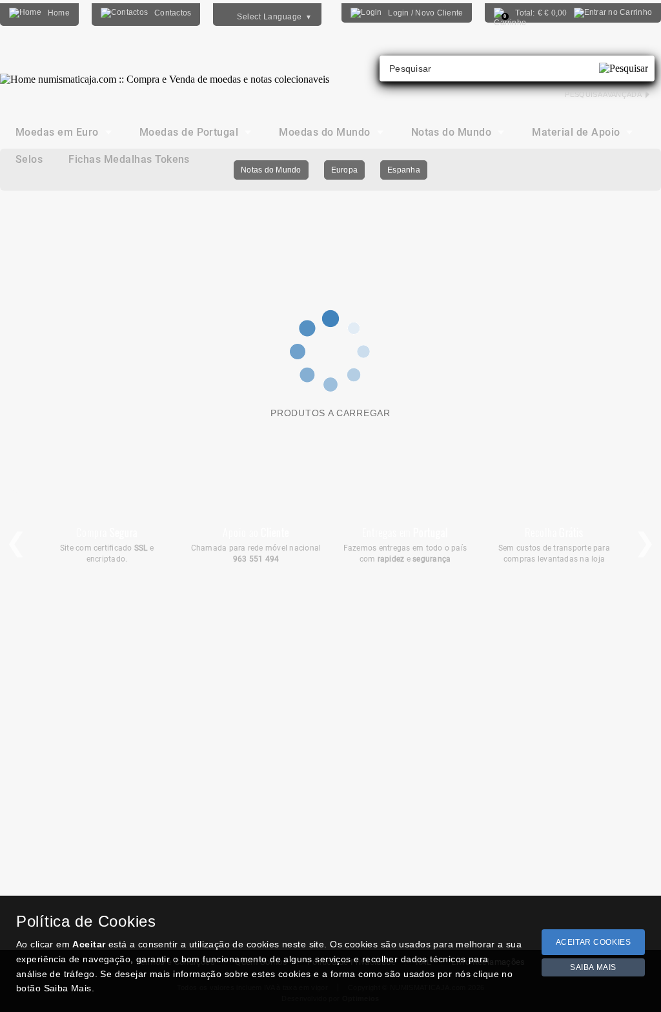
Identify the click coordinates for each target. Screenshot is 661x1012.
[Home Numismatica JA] (164, 69)
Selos (29, 159)
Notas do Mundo (271, 169)
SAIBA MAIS (593, 967)
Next (645, 543)
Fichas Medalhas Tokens (129, 159)
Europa (344, 169)
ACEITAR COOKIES (593, 942)
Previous (16, 543)
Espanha (403, 169)
